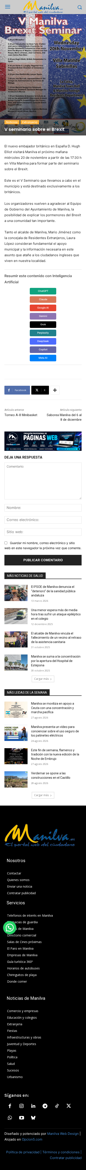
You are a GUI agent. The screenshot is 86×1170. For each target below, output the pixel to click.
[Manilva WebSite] (43, 7)
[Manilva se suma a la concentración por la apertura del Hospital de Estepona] (16, 662)
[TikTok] (57, 1106)
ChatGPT (43, 290)
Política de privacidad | (24, 1152)
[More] (55, 390)
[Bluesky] (33, 1118)
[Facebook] (9, 1106)
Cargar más (41, 679)
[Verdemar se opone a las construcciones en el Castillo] (16, 779)
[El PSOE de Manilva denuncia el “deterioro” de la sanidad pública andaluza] (16, 593)
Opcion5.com (32, 1139)
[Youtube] (21, 1118)
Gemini (43, 316)
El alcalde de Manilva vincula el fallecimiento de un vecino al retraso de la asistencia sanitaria (56, 638)
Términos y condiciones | (62, 1152)
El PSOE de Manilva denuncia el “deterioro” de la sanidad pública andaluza (53, 591)
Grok (43, 324)
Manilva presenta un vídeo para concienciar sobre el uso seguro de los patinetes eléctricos (55, 731)
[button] (9, 927)
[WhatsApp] (9, 1118)
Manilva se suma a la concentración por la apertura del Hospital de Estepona (55, 661)
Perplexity (43, 332)
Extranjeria (29, 122)
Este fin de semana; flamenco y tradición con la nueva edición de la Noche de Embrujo (55, 754)
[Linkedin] (33, 1106)
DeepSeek (43, 341)
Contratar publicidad (66, 1158)
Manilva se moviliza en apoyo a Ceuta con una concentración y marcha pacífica (52, 708)
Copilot (43, 349)
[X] (68, 1106)
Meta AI (43, 357)
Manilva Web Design (63, 1134)
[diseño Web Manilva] (43, 441)
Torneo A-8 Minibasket (20, 415)
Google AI (43, 307)
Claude (43, 299)
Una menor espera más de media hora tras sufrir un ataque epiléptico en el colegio (56, 614)
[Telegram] (45, 1106)
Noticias (12, 122)
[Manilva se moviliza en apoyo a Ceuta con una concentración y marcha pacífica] (16, 710)
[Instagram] (21, 1106)
